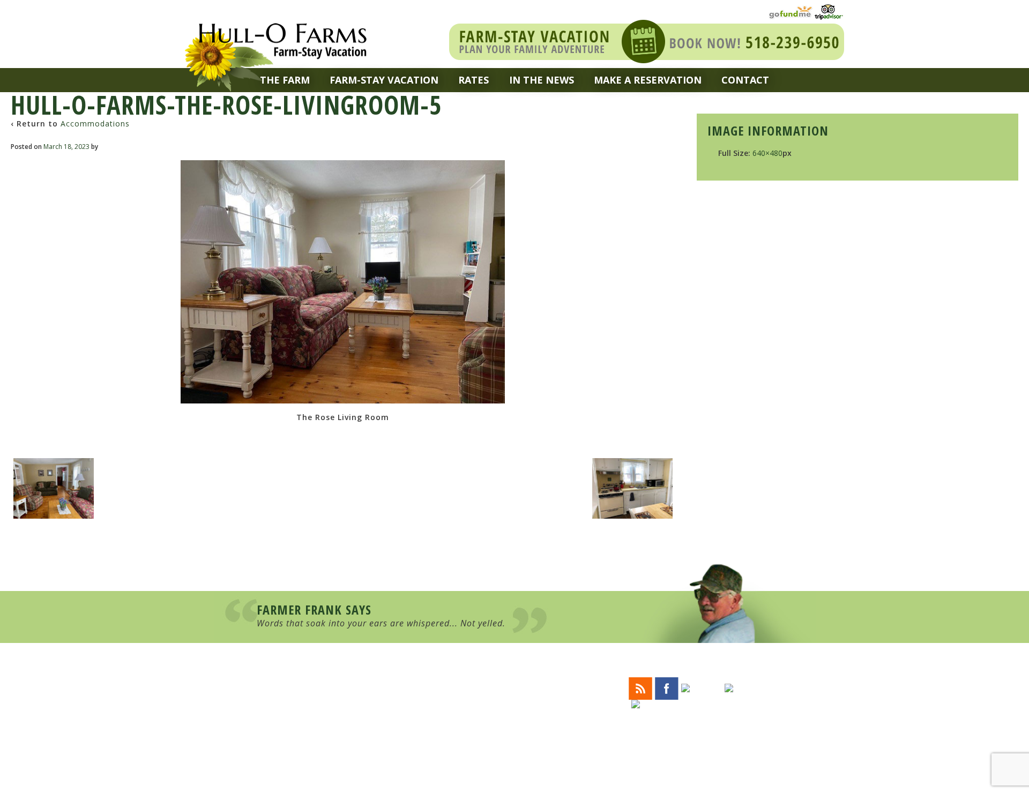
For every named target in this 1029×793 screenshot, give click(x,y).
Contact (745, 79)
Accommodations (95, 123)
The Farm (285, 79)
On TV (471, 756)
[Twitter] (701, 687)
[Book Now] (646, 40)
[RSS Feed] (640, 687)
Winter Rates (486, 700)
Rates (473, 79)
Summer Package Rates (503, 719)
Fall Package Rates (496, 728)
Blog (469, 747)
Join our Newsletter (692, 725)
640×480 (767, 153)
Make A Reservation (648, 79)
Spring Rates (485, 709)
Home (470, 681)
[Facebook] (666, 687)
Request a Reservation (504, 737)
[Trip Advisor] (829, 11)
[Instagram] (750, 687)
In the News (541, 79)
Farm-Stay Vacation (384, 79)
